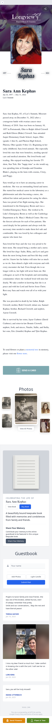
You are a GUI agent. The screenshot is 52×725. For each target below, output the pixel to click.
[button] (26, 641)
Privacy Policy (19, 714)
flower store (22, 353)
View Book (12, 506)
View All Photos (26, 428)
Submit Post (26, 582)
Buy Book (25, 506)
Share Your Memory (16, 541)
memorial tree (32, 349)
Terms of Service (32, 714)
